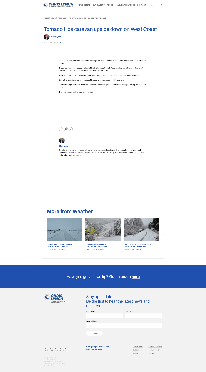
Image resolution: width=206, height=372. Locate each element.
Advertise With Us (126, 5)
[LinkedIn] (56, 350)
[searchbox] (155, 5)
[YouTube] (51, 350)
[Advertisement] (103, 111)
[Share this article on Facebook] (61, 129)
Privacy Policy (154, 350)
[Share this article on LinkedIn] (66, 129)
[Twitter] (60, 350)
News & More (84, 5)
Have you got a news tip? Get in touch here (97, 348)
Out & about (137, 350)
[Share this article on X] (71, 129)
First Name (91, 311)
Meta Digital (50, 365)
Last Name (129, 311)
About (110, 5)
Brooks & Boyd (56, 362)
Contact (141, 5)
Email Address (92, 321)
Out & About (99, 5)
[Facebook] (46, 350)
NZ (61, 43)
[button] (161, 5)
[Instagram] (65, 350)
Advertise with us (155, 347)
